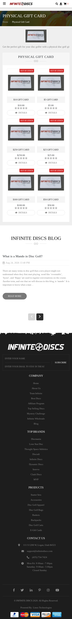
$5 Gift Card (51, 99)
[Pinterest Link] (39, 590)
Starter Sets (36, 494)
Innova (36, 469)
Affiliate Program (36, 403)
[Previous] (31, 316)
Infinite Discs (36, 459)
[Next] (39, 316)
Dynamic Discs (36, 464)
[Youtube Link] (57, 590)
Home (5, 22)
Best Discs (36, 398)
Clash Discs (36, 474)
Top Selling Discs (36, 408)
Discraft (36, 454)
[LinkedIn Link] (31, 590)
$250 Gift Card (21, 150)
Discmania (36, 439)
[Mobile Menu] (4, 3)
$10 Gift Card (20, 99)
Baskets (36, 515)
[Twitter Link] (22, 590)
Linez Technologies (42, 607)
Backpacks (36, 520)
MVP (36, 479)
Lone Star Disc (36, 444)
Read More (17, 297)
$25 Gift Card (50, 150)
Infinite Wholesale (36, 418)
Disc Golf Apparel (36, 505)
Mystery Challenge (36, 413)
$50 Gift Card (50, 199)
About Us (36, 388)
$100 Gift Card (21, 199)
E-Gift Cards (36, 530)
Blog (36, 423)
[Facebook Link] (14, 590)
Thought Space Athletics (36, 449)
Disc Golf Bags (36, 510)
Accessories (36, 500)
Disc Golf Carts (36, 525)
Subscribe (60, 362)
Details (22, 113)
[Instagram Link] (48, 590)
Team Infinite (36, 393)
